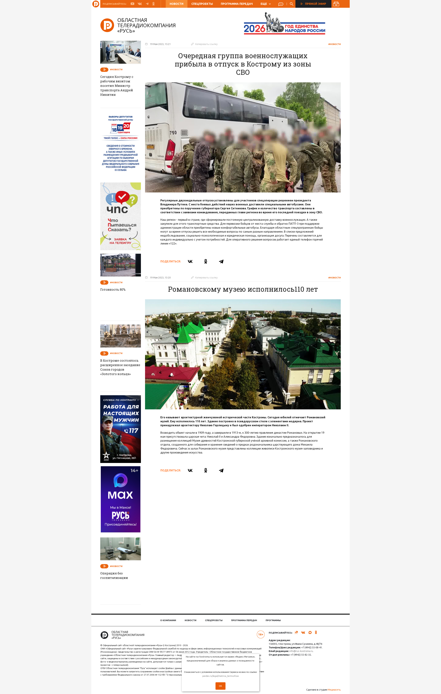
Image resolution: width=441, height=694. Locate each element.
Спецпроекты (202, 3)
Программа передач (237, 3)
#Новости (334, 44)
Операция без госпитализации (114, 575)
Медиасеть (334, 689)
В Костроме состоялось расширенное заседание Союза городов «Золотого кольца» (120, 367)
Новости (176, 3)
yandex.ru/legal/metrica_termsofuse (220, 676)
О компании (168, 620)
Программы (273, 620)
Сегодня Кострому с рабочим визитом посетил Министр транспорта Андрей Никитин (116, 86)
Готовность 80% (112, 289)
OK (220, 686)
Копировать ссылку (204, 43)
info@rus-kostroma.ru (301, 651)
